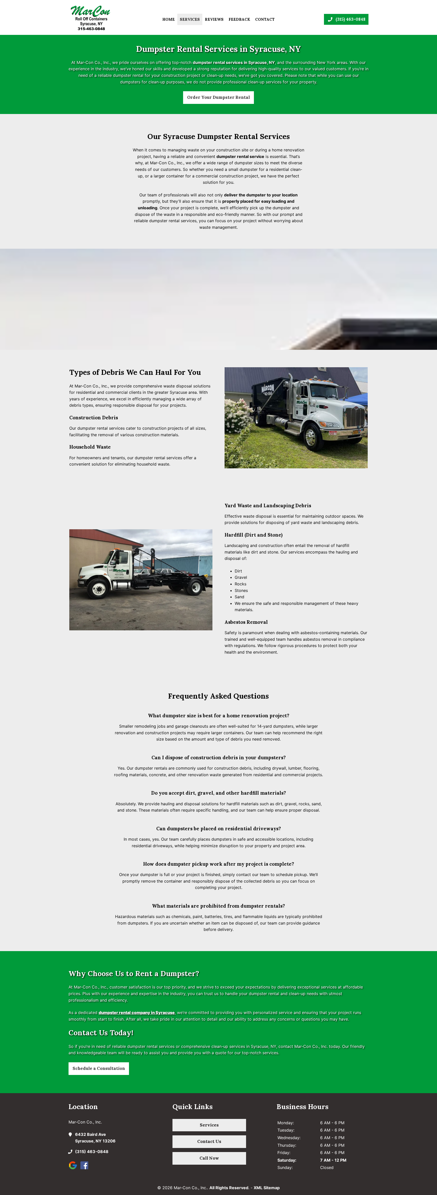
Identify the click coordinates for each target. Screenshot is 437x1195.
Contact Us (209, 1141)
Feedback (239, 19)
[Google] (74, 1169)
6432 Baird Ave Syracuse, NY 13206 (95, 1137)
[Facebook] (85, 1169)
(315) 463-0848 (91, 1151)
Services (190, 19)
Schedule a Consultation (99, 1068)
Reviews (214, 19)
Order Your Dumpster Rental (218, 97)
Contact (265, 19)
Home (168, 19)
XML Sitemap (267, 1187)
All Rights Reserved (228, 1187)
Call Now (209, 1158)
